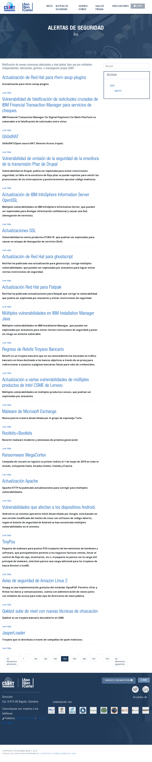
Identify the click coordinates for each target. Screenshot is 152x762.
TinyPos (8, 542)
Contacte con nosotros (117, 680)
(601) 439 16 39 (25, 718)
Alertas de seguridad (62, 8)
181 (36, 658)
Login (139, 6)
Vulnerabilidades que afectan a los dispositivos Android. (49, 507)
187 (93, 658)
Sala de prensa (99, 8)
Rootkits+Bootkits (17, 433)
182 (45, 658)
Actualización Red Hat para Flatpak (31, 287)
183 (55, 658)
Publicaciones (120, 6)
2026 (112, 85)
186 (84, 658)
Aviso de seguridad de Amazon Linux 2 (34, 581)
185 (74, 658)
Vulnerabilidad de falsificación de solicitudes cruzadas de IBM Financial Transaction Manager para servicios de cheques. (50, 105)
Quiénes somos (83, 8)
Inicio (49, 6)
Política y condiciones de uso (59, 753)
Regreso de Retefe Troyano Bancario (33, 349)
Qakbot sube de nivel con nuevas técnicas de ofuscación (50, 611)
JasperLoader (13, 633)
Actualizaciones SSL (19, 231)
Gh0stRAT (10, 137)
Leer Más (6, 92)
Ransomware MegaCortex (24, 455)
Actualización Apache (20, 481)
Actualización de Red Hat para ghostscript (37, 257)
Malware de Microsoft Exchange (29, 412)
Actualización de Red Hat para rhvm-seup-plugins (44, 78)
